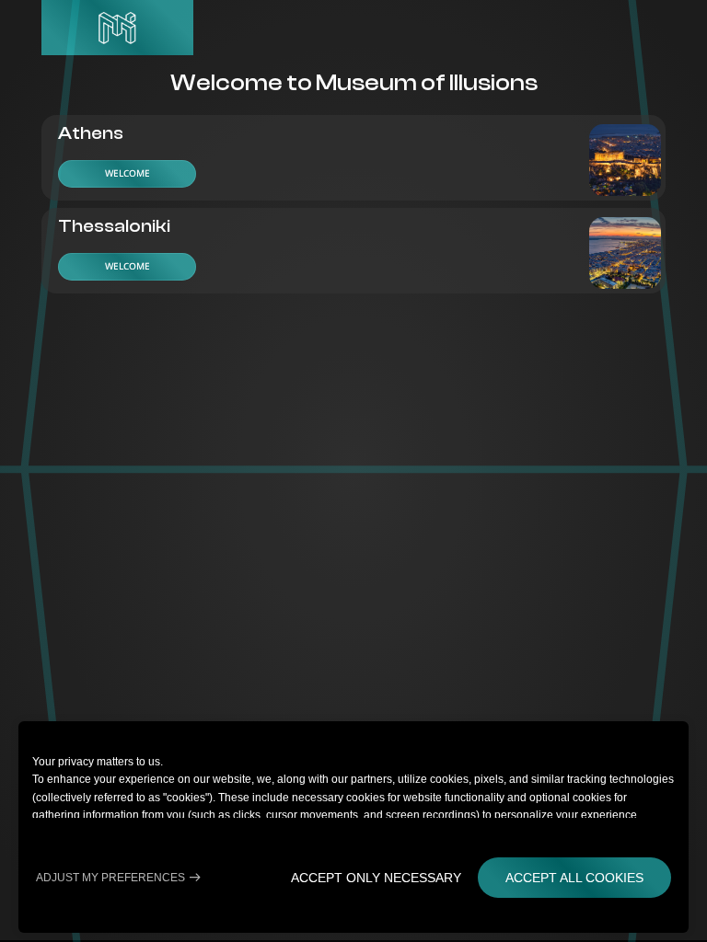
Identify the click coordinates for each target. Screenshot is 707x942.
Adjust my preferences (110, 877)
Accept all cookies (574, 877)
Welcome (127, 173)
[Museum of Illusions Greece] (117, 27)
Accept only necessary (376, 877)
